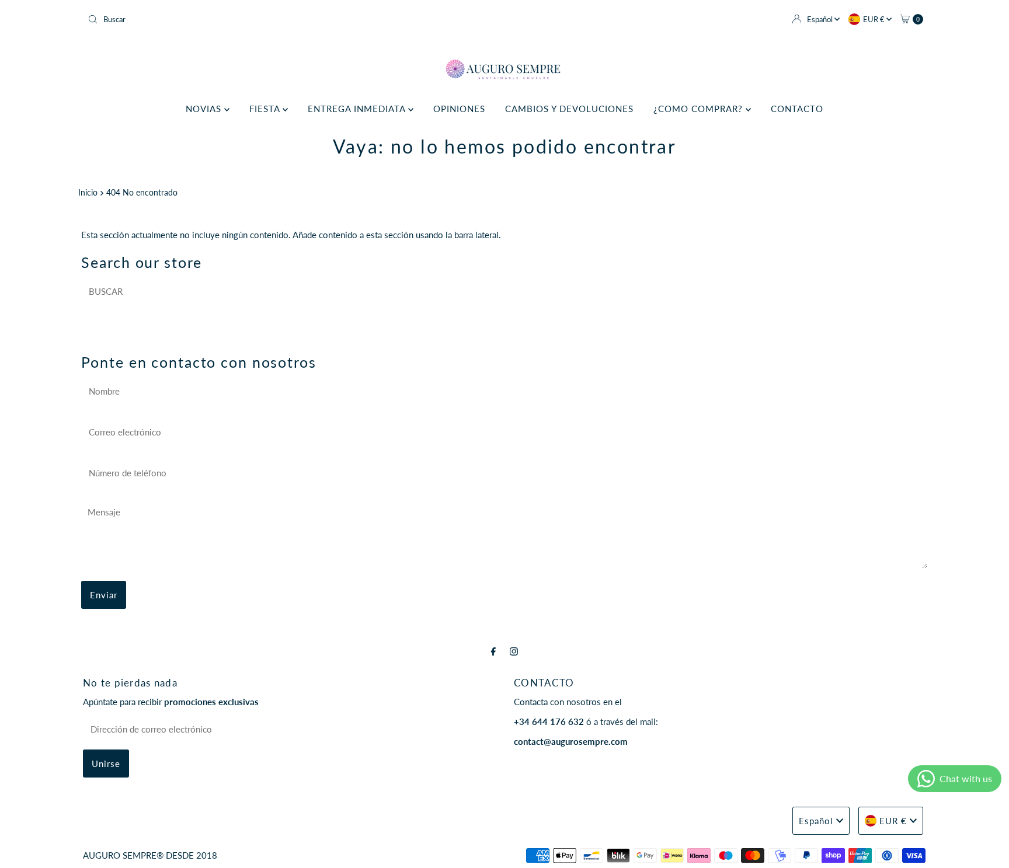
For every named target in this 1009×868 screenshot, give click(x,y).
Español (820, 19)
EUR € (874, 19)
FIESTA (266, 108)
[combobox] (291, 19)
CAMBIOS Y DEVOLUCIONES (569, 108)
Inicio (88, 192)
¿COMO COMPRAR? (699, 108)
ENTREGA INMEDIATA (358, 108)
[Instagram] (514, 651)
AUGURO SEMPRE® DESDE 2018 (150, 855)
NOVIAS (205, 108)
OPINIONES (459, 108)
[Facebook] (493, 651)
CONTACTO (797, 108)
